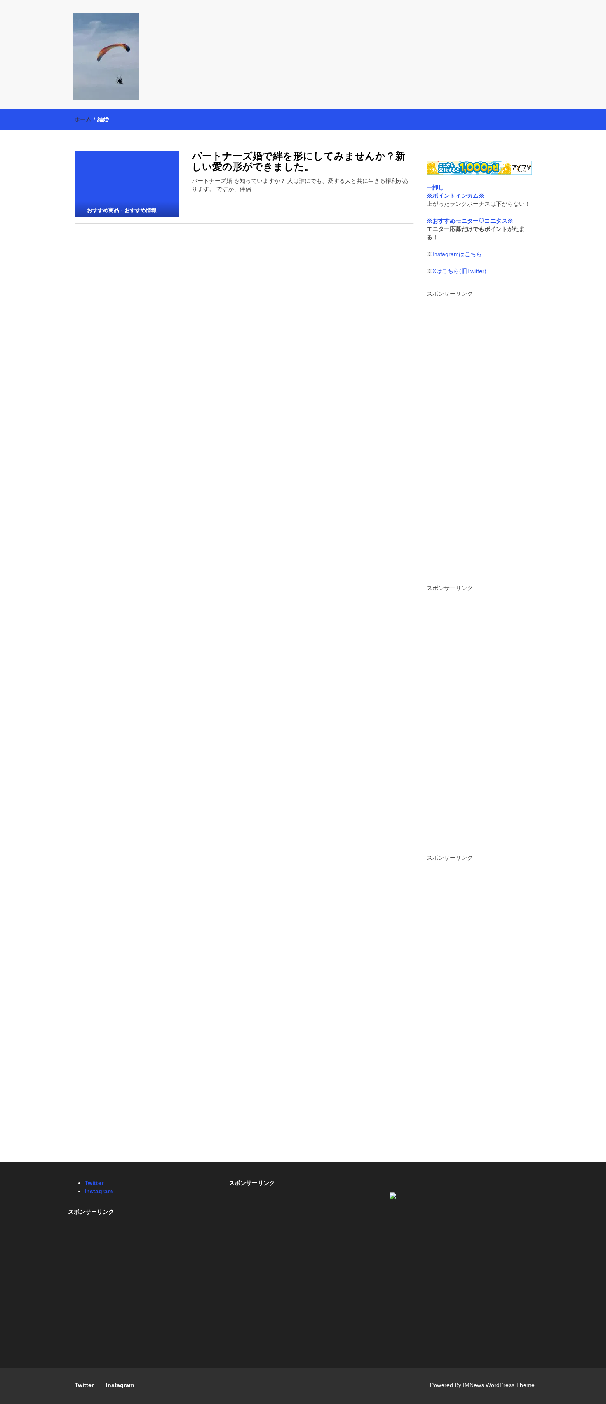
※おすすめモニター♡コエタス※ (470, 220)
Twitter (94, 1183)
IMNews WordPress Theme (499, 1385)
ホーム (83, 119)
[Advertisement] (479, 437)
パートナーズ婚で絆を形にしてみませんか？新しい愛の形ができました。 (298, 161)
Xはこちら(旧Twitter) (459, 271)
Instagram (99, 1191)
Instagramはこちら (457, 254)
